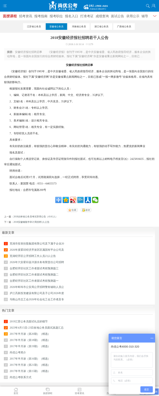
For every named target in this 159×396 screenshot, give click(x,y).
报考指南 (41, 16)
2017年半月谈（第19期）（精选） (30, 346)
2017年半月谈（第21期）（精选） (30, 364)
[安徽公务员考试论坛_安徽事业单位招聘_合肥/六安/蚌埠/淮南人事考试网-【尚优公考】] (79, 6)
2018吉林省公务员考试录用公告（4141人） (35, 216)
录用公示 (132, 16)
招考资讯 (25, 16)
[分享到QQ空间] (66, 200)
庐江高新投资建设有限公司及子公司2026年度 (37, 293)
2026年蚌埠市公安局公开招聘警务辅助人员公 (37, 287)
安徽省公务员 (56, 26)
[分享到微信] (95, 200)
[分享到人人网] (88, 200)
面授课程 (10, 16)
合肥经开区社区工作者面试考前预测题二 (34, 274)
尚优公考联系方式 (20, 377)
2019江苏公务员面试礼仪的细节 (29, 321)
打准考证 (86, 16)
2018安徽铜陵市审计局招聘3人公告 (31, 222)
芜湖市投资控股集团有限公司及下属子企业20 (37, 243)
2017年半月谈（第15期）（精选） (30, 371)
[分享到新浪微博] (73, 200)
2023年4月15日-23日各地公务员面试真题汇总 (37, 327)
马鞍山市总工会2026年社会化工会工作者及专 (37, 299)
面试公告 (117, 16)
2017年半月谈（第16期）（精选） (30, 358)
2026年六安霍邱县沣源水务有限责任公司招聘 (37, 262)
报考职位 (56, 16)
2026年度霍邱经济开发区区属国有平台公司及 (37, 249)
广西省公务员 (124, 26)
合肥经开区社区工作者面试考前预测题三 (34, 268)
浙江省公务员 (101, 26)
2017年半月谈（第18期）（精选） (30, 340)
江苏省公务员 (34, 26)
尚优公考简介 (18, 352)
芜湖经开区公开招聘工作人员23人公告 (33, 256)
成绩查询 (102, 16)
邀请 (87, 210)
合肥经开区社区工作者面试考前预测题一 (34, 280)
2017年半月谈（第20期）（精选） (30, 333)
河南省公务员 (79, 26)
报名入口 (71, 16)
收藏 (74, 210)
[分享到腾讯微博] (80, 200)
